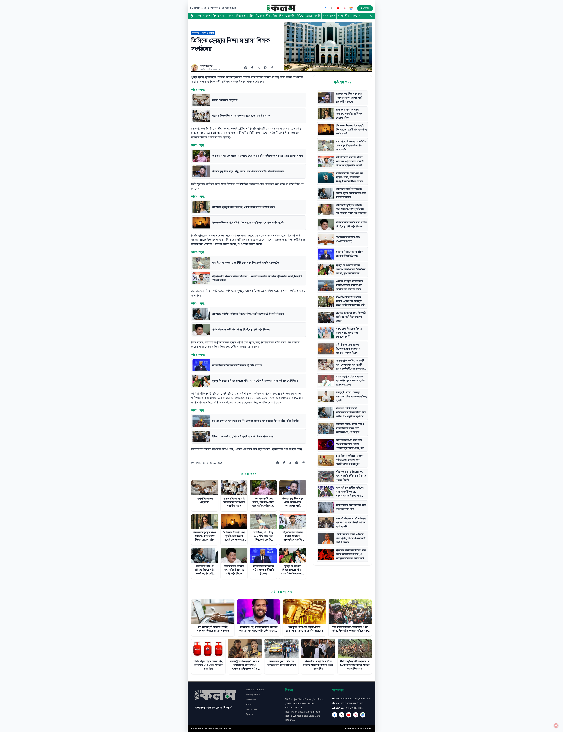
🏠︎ (192, 16)
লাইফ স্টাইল (329, 16)
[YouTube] (338, 8)
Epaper (249, 714)
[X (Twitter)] (331, 8)
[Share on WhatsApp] (246, 68)
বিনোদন (260, 16)
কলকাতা (195, 33)
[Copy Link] (271, 68)
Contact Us (251, 709)
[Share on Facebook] (252, 68)
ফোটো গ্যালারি (313, 16)
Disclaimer (251, 699)
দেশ (208, 16)
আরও (354, 16)
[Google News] (351, 8)
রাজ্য (198, 16)
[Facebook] (325, 8)
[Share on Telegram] (265, 68)
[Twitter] (341, 715)
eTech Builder (365, 728)
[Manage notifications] (556, 725)
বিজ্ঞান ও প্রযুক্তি (244, 16)
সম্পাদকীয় (343, 16)
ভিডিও (299, 16)
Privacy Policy (253, 694)
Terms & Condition (255, 690)
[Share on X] (259, 68)
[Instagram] (344, 8)
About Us (250, 704)
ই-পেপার (365, 8)
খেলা (231, 16)
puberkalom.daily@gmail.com (355, 698)
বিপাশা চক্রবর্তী (206, 66)
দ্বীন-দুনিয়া (271, 16)
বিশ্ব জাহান (218, 16)
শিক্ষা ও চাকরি (286, 16)
